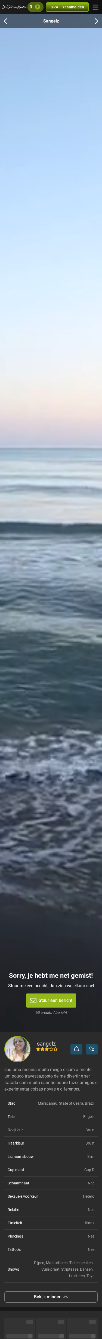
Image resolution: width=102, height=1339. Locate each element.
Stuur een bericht (55, 1000)
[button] (76, 1049)
